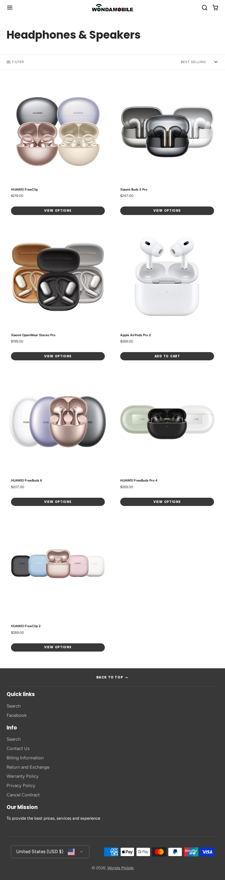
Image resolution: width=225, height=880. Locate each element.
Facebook (17, 715)
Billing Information (25, 757)
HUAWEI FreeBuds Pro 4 (167, 440)
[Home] (112, 7)
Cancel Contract (23, 794)
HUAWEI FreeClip (58, 149)
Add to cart (167, 356)
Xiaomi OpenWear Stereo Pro (58, 295)
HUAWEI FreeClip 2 (58, 586)
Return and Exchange (28, 767)
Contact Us (18, 748)
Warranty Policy (23, 776)
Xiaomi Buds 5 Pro (167, 149)
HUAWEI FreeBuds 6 (58, 440)
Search (14, 706)
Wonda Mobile (120, 867)
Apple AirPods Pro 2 (167, 295)
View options (58, 210)
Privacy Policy (21, 785)
